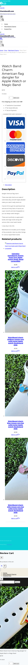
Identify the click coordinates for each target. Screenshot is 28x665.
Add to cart (16, 97)
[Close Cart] (1, 557)
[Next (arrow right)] (25, 332)
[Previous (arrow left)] (2, 332)
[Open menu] (1, 42)
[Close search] (1, 579)
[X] (3, 4)
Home (6, 24)
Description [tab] (8, 185)
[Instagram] (5, 4)
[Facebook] (1, 4)
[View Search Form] (2, 19)
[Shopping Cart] (1, 16)
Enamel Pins (7, 29)
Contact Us (9, 544)
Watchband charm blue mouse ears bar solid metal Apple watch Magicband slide (15, 425)
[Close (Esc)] (23, 1)
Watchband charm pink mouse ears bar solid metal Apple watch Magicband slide (15, 508)
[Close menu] (0, 569)
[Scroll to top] (1, 566)
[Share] (19, 1)
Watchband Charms (10, 26)
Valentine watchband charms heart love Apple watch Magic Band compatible (15, 257)
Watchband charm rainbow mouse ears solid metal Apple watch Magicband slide (15, 341)
